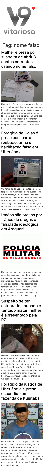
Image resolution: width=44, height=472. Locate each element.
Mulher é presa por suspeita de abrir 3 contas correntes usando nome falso (18, 59)
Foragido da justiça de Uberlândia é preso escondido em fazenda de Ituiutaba (21, 391)
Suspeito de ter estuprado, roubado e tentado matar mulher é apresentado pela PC (21, 310)
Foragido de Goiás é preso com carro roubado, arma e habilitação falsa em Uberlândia (19, 142)
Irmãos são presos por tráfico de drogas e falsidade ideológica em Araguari (21, 222)
